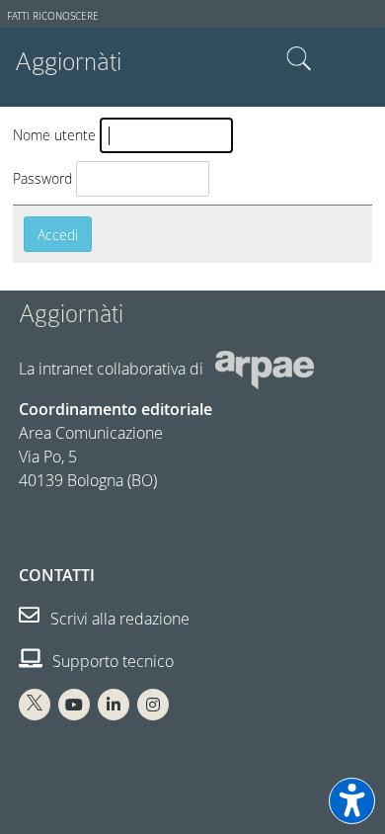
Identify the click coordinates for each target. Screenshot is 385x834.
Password (42, 178)
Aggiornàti (68, 61)
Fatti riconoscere (53, 16)
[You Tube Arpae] (74, 704)
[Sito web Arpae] (264, 368)
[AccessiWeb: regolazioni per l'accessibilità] (352, 801)
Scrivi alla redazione (118, 618)
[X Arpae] (34, 704)
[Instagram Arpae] (153, 704)
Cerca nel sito (299, 59)
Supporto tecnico (111, 661)
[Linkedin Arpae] (113, 704)
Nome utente (54, 134)
